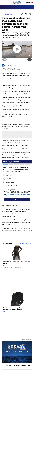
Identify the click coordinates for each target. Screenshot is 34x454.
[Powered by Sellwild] (28, 339)
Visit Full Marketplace (25, 243)
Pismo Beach (7, 14)
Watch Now (29, 2)
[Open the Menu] (2, 2)
